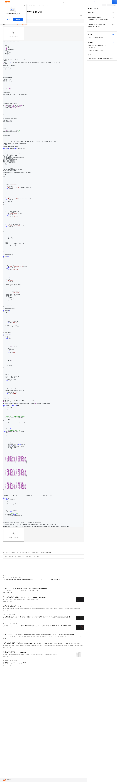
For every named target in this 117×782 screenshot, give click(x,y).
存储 (11, 577)
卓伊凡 (4, 577)
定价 (26, 2)
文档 (101, 1)
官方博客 (30, 5)
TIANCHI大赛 (39, 5)
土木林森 (4, 605)
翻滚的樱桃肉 (5, 633)
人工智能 (19, 577)
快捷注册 (8, 19)
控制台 (107, 1)
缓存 (15, 556)
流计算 (34, 556)
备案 (104, 1)
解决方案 (19, 2)
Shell (30, 556)
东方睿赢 (4, 642)
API (13, 596)
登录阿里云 (18, 19)
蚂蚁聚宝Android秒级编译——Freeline (95, 50)
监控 (10, 633)
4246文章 (21, 780)
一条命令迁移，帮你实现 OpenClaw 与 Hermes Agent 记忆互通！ (100, 58)
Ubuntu (38, 556)
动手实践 (26, 5)
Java (27, 556)
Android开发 (11, 556)
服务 (36, 2)
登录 (114, 1)
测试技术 (13, 614)
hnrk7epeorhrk (5, 660)
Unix (14, 587)
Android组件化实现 (91, 47)
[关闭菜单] (2, 2)
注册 (110, 1)
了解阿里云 (40, 2)
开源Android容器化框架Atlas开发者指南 (95, 37)
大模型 (12, 2)
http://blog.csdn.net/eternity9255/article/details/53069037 (16, 24)
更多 (113, 34)
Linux (23, 556)
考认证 (34, 5)
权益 (23, 2)
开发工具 (14, 605)
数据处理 (13, 642)
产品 (16, 2)
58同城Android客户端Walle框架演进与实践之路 (97, 45)
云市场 (29, 2)
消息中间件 (15, 577)
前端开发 (19, 556)
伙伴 (33, 2)
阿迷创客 (4, 651)
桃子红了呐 (9, 780)
